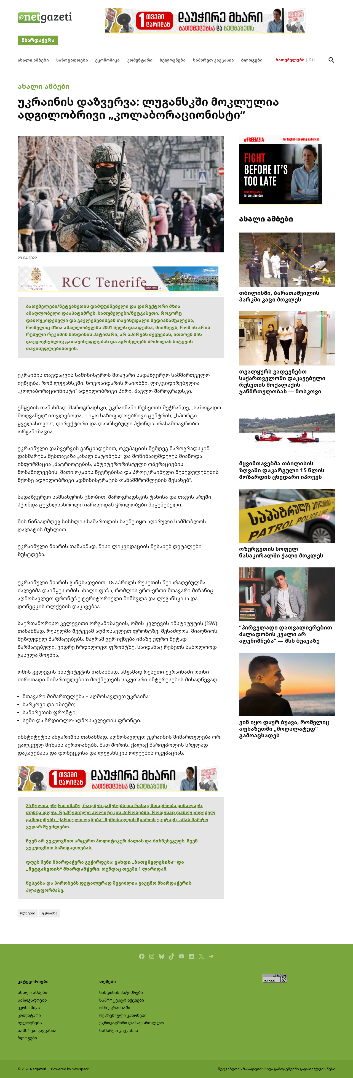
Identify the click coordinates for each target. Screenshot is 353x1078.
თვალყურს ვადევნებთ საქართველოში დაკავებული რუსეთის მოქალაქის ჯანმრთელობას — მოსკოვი (282, 381)
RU (312, 59)
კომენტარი (140, 60)
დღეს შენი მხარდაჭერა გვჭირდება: (70, 862)
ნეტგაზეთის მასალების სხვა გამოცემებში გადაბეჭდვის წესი (276, 1069)
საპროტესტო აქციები (121, 1000)
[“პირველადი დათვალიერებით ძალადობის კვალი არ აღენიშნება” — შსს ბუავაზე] (287, 595)
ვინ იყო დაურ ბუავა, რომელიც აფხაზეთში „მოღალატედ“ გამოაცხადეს (284, 728)
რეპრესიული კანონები (122, 1015)
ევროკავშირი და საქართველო (131, 1022)
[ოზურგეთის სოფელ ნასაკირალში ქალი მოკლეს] (287, 516)
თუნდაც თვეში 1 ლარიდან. (134, 869)
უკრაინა (49, 913)
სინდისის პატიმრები (121, 992)
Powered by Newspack (70, 1069)
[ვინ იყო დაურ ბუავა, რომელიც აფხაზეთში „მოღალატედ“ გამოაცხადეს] (287, 685)
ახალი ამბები (33, 60)
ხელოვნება (173, 60)
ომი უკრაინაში (114, 1007)
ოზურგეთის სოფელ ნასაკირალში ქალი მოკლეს (281, 552)
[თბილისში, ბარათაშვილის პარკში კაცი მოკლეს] (287, 260)
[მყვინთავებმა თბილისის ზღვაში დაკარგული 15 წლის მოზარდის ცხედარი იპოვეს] (287, 431)
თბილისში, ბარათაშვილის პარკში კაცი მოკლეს (279, 296)
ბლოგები (252, 60)
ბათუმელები (290, 59)
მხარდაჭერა (38, 40)
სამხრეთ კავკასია (213, 60)
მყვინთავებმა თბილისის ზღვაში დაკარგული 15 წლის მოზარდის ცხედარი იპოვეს (281, 469)
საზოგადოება (72, 60)
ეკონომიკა (107, 60)
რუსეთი (27, 913)
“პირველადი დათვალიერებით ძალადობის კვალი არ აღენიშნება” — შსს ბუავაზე (285, 633)
